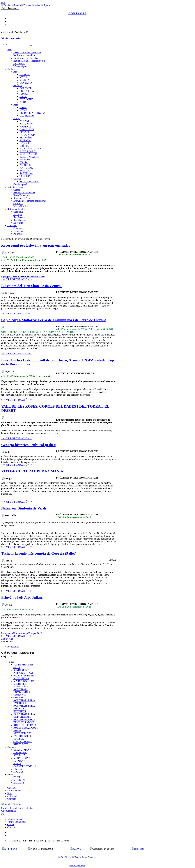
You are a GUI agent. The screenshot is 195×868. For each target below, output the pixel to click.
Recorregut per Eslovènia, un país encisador (35, 245)
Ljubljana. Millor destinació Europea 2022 (23, 276)
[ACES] (138, 848)
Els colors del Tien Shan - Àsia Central (31, 286)
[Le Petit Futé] (9, 848)
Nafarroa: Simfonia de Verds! (24, 508)
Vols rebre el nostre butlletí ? (11, 38)
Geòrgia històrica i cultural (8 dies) (28, 445)
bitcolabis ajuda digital (77, 865)
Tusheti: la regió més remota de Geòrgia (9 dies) (38, 553)
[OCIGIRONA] (64, 857)
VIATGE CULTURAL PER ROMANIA (32, 471)
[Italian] (36, 5)
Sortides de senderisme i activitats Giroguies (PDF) (17, 809)
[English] (6, 5)
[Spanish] (46, 5)
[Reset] (31, 45)
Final (11, 638)
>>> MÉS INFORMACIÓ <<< (16, 279)
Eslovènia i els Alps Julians (22, 597)
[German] (26, 5)
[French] (16, 5)
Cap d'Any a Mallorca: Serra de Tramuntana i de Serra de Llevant (53, 320)
